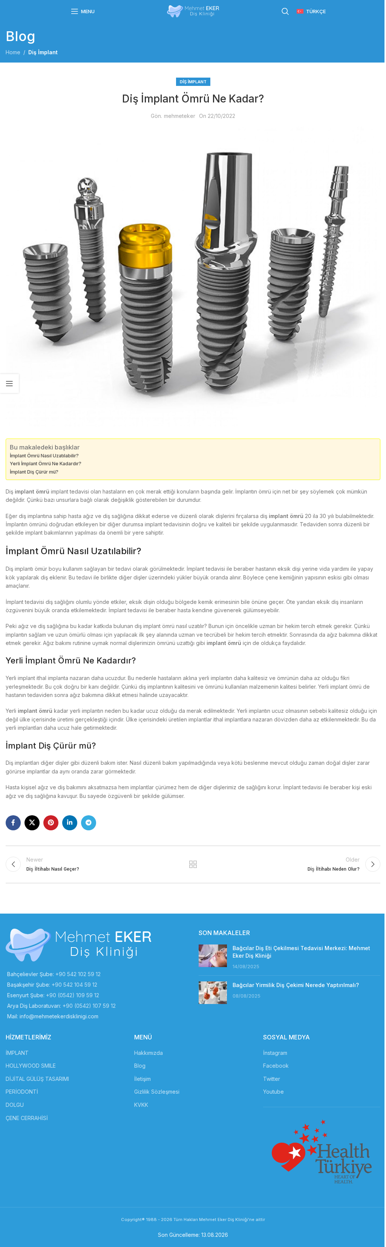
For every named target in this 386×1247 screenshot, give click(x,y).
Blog (140, 1065)
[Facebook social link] (13, 822)
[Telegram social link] (88, 822)
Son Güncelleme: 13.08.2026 (193, 1235)
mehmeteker (179, 116)
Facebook (276, 1065)
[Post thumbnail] (213, 957)
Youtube (273, 1091)
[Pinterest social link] (50, 822)
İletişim (142, 1079)
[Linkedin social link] (69, 822)
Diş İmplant (43, 52)
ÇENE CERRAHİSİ (27, 1118)
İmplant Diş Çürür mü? (34, 472)
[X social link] (32, 822)
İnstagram (275, 1053)
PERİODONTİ (22, 1091)
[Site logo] (193, 11)
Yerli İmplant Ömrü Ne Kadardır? (45, 463)
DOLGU (15, 1105)
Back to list (193, 864)
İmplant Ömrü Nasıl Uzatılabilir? (44, 455)
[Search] (285, 11)
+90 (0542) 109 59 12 (72, 995)
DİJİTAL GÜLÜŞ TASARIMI (37, 1079)
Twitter (271, 1079)
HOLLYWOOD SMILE (31, 1065)
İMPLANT (17, 1053)
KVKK (141, 1105)
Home (13, 52)
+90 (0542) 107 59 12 (89, 1005)
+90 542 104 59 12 (74, 984)
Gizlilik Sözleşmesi (156, 1091)
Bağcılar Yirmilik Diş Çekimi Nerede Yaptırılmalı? (296, 985)
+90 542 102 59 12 (78, 974)
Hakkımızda (148, 1053)
